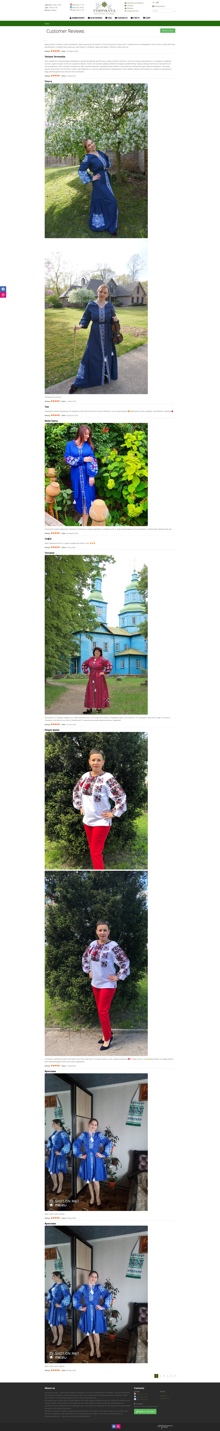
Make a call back (146, 1411)
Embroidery (78, 18)
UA (153, 2)
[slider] (55, 51)
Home (47, 24)
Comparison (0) (132, 11)
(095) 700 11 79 (78, 5)
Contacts (129, 5)
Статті (136, 18)
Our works (96, 18)
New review (168, 30)
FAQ (109, 18)
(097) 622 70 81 (78, 7)
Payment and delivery (134, 3)
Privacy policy (159, 6)
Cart (148, 18)
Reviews (130, 8)
